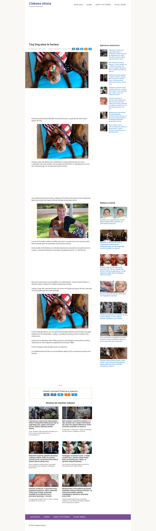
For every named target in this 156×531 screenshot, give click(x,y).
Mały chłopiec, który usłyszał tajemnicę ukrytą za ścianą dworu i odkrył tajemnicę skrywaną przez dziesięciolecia (118, 128)
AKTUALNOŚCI (78, 5)
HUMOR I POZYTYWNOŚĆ (103, 5)
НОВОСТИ (57, 49)
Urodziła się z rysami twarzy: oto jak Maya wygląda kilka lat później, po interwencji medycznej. (112, 221)
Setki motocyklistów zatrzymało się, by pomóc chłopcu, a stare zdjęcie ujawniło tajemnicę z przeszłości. (113, 316)
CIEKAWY (89, 5)
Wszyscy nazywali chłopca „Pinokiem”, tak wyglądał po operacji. (113, 295)
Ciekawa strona (40, 3)
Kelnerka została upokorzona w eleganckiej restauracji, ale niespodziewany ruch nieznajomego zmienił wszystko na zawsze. (112, 245)
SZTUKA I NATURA (120, 5)
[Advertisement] (78, 25)
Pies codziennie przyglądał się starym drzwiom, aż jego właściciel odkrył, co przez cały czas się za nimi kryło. (113, 339)
